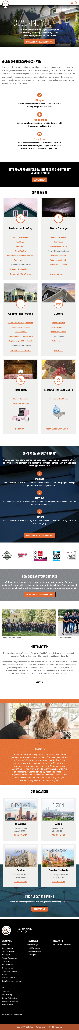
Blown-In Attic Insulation (62, 945)
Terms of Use (18, 1015)
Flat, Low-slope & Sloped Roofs (20, 341)
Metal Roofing (20, 251)
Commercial (32, 941)
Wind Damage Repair (58, 260)
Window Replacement (9, 958)
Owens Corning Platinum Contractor (20, 256)
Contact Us (39, 909)
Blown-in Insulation (20, 399)
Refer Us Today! (7, 1005)
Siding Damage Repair (58, 265)
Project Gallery (7, 995)
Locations (5, 991)
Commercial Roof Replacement (20, 323)
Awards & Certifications (10, 1001)
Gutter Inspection (58, 323)
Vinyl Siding (20, 246)
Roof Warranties (7, 965)
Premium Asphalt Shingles (20, 269)
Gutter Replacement (58, 332)
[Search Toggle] (75, 2)
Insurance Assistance (58, 246)
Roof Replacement (20, 237)
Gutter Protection (58, 341)
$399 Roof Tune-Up (9, 978)
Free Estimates (21, 332)
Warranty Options (20, 260)
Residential (7, 941)
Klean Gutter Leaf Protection (12, 981)
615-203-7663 (58, 881)
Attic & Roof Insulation (20, 403)
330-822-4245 (20, 835)
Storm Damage (7, 945)
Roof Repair (20, 242)
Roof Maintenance (34, 948)
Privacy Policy (7, 1015)
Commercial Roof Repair (20, 327)
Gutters (4, 975)
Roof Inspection (7, 948)
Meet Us (39, 682)
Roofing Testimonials (9, 998)
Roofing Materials (8, 968)
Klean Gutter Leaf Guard (58, 399)
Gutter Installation (58, 327)
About (4, 988)
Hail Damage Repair (58, 256)
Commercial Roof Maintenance (21, 336)
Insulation (58, 941)
